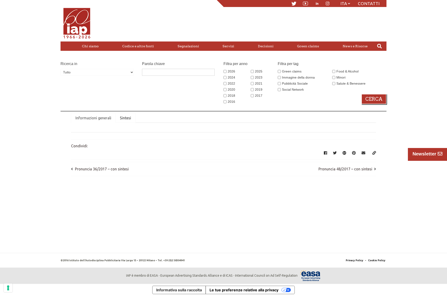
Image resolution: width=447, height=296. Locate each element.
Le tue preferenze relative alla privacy (244, 290)
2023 (258, 77)
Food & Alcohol (347, 71)
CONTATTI (368, 3)
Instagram (327, 3)
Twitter (293, 4)
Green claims (291, 71)
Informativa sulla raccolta (179, 290)
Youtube (305, 3)
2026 (231, 71)
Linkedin (317, 3)
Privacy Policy (354, 260)
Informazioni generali (93, 118)
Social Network (293, 89)
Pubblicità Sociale (295, 83)
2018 (231, 95)
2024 (231, 77)
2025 (258, 71)
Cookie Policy (376, 260)
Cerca (374, 99)
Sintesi (125, 118)
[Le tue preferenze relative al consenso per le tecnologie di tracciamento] (8, 287)
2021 (258, 83)
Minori (340, 77)
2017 (258, 95)
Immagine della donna (298, 77)
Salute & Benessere (351, 83)
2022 (231, 83)
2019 (258, 89)
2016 (231, 101)
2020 (231, 89)
